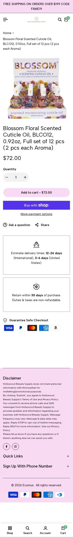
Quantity (9, 169)
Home (7, 33)
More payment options (36, 214)
